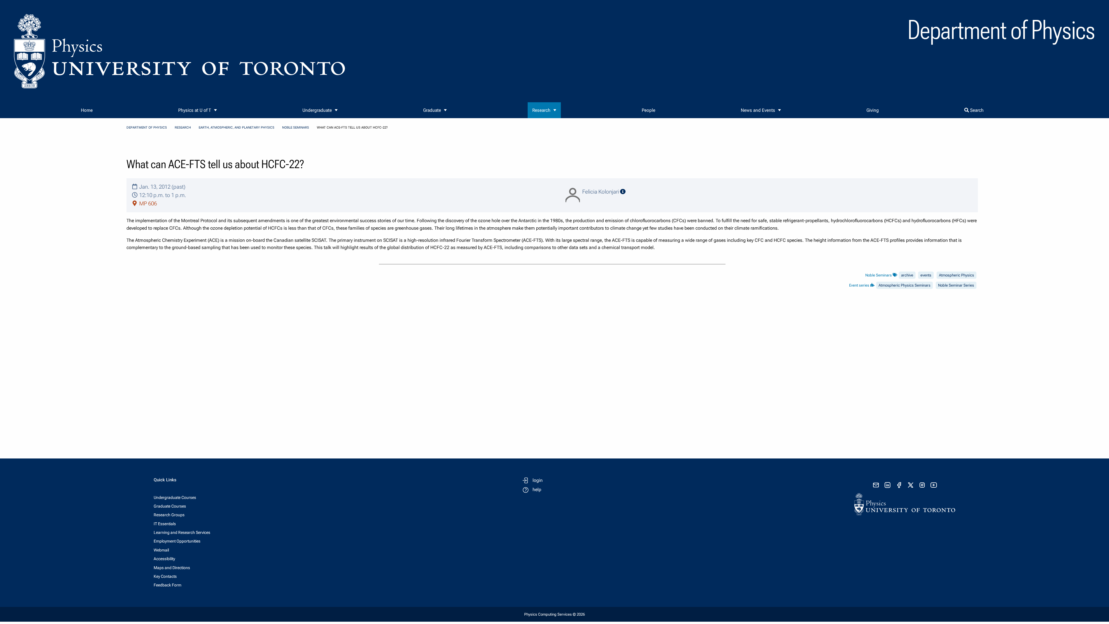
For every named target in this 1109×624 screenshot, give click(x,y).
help (537, 489)
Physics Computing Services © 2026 (554, 614)
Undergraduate (317, 110)
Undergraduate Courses (175, 497)
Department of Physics (146, 127)
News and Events (758, 110)
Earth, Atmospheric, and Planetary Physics (236, 127)
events (925, 275)
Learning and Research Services (182, 532)
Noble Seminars (295, 127)
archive (907, 275)
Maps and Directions (172, 567)
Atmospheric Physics (956, 275)
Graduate (432, 110)
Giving (872, 110)
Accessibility (164, 558)
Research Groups (169, 514)
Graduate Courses (170, 506)
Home (87, 110)
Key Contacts (165, 576)
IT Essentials (165, 523)
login (538, 480)
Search (976, 110)
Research (541, 110)
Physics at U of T (194, 110)
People (648, 110)
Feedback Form (167, 585)
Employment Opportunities (177, 541)
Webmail (161, 550)
